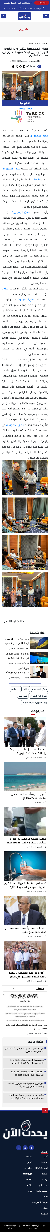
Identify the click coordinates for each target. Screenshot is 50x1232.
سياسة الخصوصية (40, 1202)
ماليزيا (37, 179)
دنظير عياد (23, 696)
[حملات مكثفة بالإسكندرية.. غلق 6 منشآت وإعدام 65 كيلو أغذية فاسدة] (25, 821)
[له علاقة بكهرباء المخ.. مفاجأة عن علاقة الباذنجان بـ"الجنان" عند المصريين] (25, 1008)
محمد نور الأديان (24, 108)
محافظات (44, 1162)
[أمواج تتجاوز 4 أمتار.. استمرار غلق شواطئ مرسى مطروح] (25, 776)
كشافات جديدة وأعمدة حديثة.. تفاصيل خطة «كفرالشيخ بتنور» (25, 930)
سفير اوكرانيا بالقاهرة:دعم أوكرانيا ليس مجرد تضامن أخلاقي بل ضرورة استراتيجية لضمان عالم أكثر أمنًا (16, 641)
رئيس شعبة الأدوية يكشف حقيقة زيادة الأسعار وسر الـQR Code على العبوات (27, 1061)
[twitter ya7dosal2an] (7, 8)
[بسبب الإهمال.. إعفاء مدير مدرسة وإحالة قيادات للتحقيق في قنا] (25, 732)
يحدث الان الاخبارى (39, 696)
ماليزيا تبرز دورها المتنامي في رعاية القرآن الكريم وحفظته (17, 656)
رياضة (29, 1185)
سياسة (29, 1156)
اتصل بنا (44, 1214)
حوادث (45, 1179)
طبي (30, 1191)
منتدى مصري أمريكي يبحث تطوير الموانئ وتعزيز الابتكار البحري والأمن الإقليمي (26, 1096)
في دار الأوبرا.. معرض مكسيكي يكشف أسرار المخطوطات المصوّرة (25, 1050)
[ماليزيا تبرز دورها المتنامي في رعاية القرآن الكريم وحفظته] (39, 658)
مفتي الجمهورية (39, 135)
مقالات (45, 1196)
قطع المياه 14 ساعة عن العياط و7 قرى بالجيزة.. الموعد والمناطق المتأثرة (25, 885)
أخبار (46, 1156)
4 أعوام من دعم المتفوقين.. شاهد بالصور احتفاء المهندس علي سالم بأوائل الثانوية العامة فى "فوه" (27, 975)
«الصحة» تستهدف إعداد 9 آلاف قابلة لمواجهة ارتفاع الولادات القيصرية (27, 1073)
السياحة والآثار (42, 1191)
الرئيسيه (44, 43)
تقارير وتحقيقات (41, 1168)
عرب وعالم (43, 1185)
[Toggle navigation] (46, 16)
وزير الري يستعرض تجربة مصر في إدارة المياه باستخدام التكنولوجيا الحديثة (25, 1085)
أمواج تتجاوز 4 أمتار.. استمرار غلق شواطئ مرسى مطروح (28, 796)
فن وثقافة (27, 1174)
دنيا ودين (33, 43)
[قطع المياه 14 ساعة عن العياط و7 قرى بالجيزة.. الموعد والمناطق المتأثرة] (25, 866)
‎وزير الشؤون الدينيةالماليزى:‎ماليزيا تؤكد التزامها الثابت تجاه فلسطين (16, 670)
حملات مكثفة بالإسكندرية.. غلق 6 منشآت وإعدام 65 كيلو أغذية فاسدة (26, 840)
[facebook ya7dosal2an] (9, 8)
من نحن (45, 1208)
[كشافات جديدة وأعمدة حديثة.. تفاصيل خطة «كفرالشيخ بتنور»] (25, 910)
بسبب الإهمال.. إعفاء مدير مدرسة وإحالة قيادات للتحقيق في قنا (28, 751)
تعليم (29, 1162)
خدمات (40, 988)
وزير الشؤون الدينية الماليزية (35, 703)
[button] (13, 988)
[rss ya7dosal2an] (4, 8)
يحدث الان (15, 689)
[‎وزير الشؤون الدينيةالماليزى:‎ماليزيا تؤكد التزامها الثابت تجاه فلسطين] (39, 672)
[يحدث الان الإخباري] (24, 16)
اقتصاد (45, 1174)
